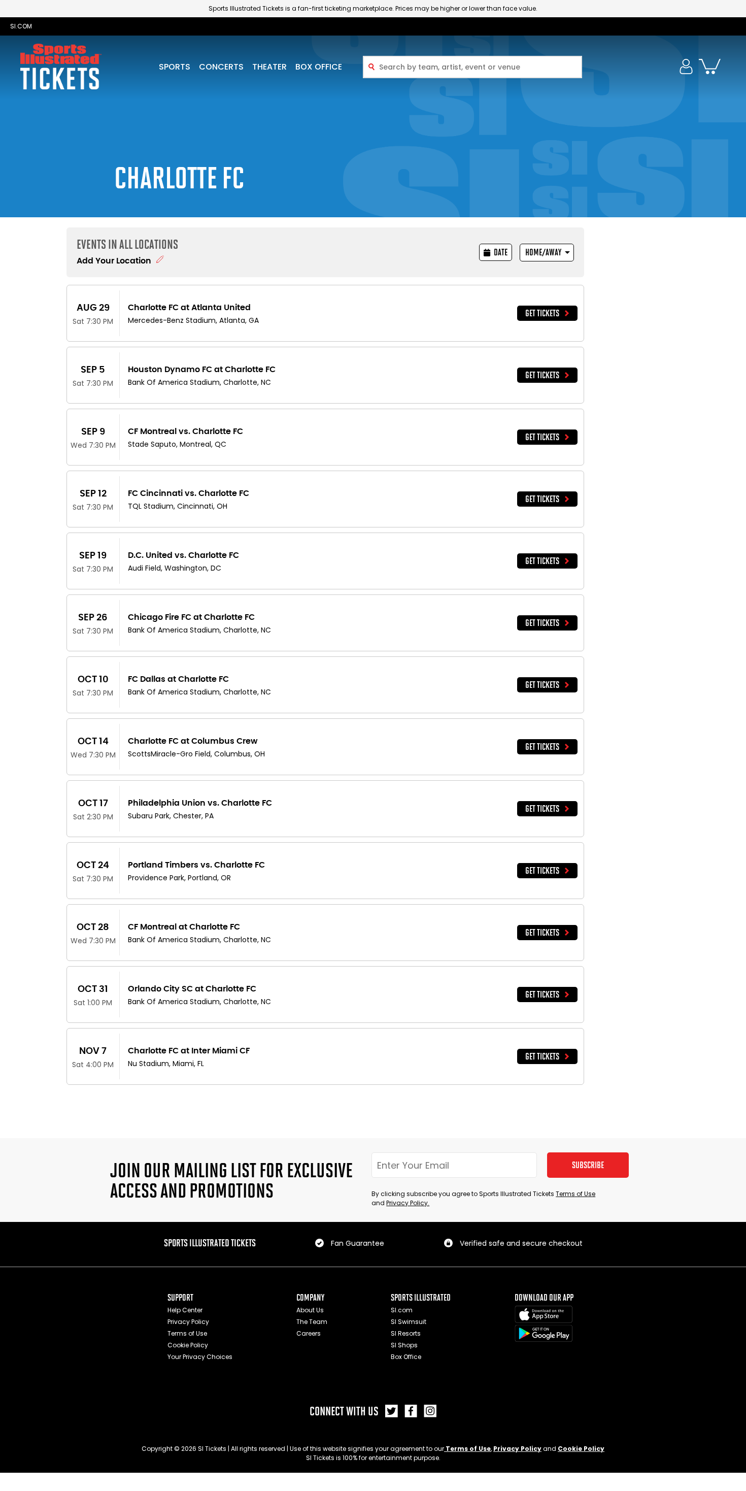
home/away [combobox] (543, 252)
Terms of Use (575, 1193)
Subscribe (588, 1165)
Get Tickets (542, 313)
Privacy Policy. (407, 1203)
